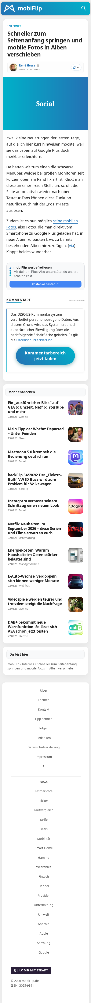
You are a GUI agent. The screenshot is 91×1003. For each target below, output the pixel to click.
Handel (44, 886)
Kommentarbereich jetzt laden (45, 355)
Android (44, 924)
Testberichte (43, 791)
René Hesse (27, 65)
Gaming (43, 858)
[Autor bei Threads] (38, 65)
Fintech (44, 876)
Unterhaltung (43, 905)
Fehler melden (77, 300)
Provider (43, 895)
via (71, 245)
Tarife (44, 820)
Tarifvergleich (43, 810)
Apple (44, 933)
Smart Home (44, 848)
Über (43, 690)
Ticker (43, 801)
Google (44, 952)
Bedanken (43, 738)
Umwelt (43, 914)
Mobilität (43, 839)
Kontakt (43, 709)
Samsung (43, 943)
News (44, 782)
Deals (44, 829)
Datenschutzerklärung (34, 340)
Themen (44, 700)
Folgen (43, 728)
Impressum (44, 757)
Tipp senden (43, 719)
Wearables (43, 867)
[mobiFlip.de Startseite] (24, 8)
